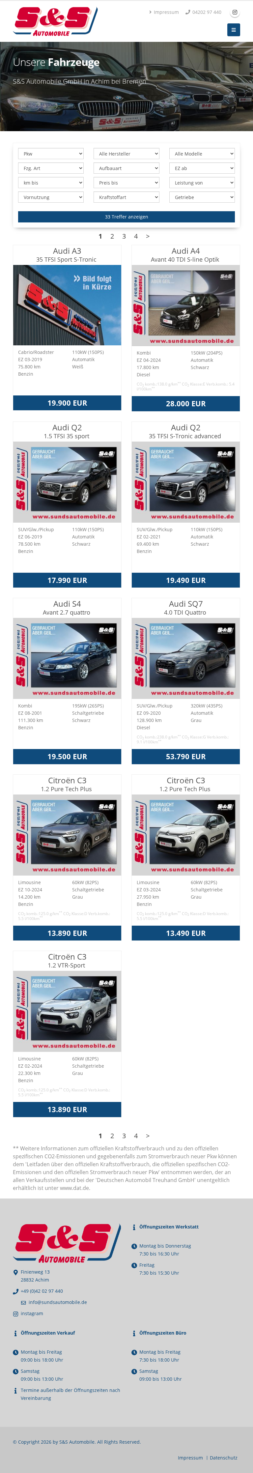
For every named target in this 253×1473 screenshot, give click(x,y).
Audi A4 (186, 254)
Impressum (166, 12)
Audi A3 (67, 254)
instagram (32, 1313)
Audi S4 (67, 607)
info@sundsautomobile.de (58, 1302)
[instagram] (235, 12)
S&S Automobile (77, 1442)
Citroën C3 (67, 784)
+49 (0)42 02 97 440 (42, 1291)
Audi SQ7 (186, 607)
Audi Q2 (67, 431)
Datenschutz (224, 1458)
